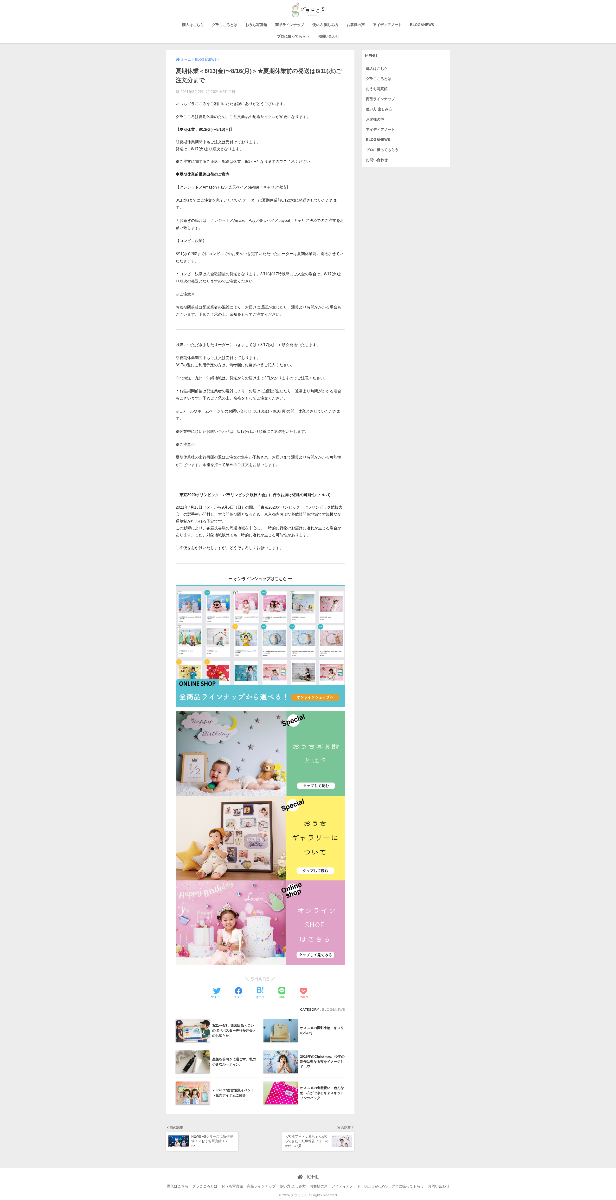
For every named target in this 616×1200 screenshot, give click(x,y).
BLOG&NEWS (422, 25)
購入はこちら (193, 25)
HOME (311, 1177)
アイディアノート (387, 25)
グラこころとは (224, 25)
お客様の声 (356, 25)
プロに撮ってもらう (293, 36)
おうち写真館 (256, 25)
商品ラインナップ (289, 25)
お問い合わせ (328, 36)
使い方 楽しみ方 (325, 25)
